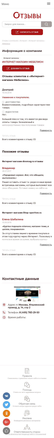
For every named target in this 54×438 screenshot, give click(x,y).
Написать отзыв (29, 32)
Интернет (23, 41)
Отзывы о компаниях (10, 41)
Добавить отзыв (20, 68)
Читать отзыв (8, 136)
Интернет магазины (36, 41)
